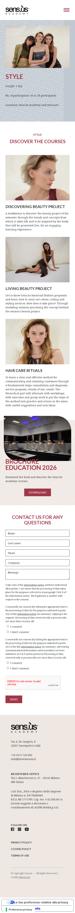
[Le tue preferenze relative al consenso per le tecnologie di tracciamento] (19, 909)
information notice (34, 585)
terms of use (20, 855)
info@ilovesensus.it (23, 759)
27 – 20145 (43, 778)
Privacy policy (21, 842)
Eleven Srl (24, 877)
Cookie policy (21, 848)
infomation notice (26, 614)
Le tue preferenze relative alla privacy (41, 902)
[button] (64, 10)
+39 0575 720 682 (21, 755)
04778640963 (35, 795)
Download (37, 492)
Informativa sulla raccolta (22, 908)
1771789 (27, 799)
